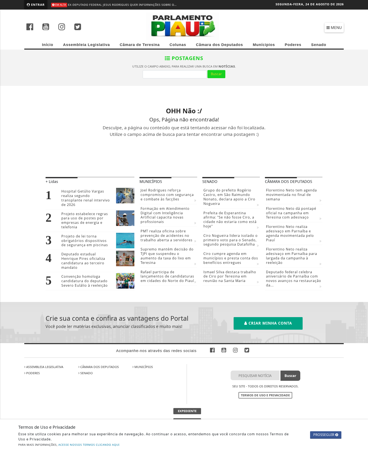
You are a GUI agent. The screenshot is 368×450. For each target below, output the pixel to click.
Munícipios (264, 45)
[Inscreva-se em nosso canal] (45, 27)
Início (47, 45)
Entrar (37, 5)
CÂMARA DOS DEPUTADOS (99, 367)
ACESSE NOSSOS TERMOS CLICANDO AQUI (88, 445)
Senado (318, 45)
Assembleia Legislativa (86, 45)
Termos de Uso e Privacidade (265, 395)
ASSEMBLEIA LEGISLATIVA (44, 367)
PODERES (32, 373)
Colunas (178, 45)
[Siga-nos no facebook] (29, 27)
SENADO (86, 373)
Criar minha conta (269, 323)
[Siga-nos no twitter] (77, 27)
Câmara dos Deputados (219, 45)
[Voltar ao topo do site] (361, 270)
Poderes (293, 45)
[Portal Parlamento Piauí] (184, 25)
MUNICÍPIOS (143, 367)
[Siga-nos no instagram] (61, 27)
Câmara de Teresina (140, 45)
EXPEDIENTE (187, 411)
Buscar (216, 74)
